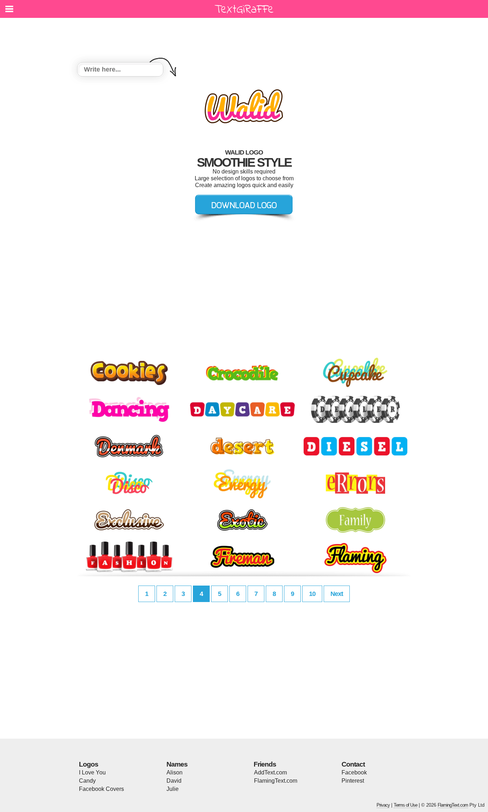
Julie (172, 789)
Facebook (354, 772)
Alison (174, 772)
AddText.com (270, 772)
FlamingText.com (275, 781)
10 (312, 593)
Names (177, 764)
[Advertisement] (246, 36)
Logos (88, 764)
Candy (87, 781)
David (173, 781)
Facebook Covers (101, 789)
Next (336, 593)
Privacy (383, 805)
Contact (353, 764)
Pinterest (353, 781)
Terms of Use (405, 805)
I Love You (92, 772)
